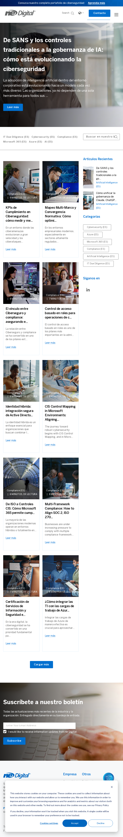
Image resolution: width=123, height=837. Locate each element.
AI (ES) (49, 142)
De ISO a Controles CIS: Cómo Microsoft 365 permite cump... (21, 509)
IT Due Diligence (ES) (16, 137)
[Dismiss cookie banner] (112, 787)
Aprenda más (96, 3)
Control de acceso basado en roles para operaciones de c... (60, 313)
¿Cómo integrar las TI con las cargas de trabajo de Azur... (59, 606)
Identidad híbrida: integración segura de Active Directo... (19, 411)
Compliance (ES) (67, 137)
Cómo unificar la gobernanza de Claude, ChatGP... (106, 196)
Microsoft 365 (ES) (15, 142)
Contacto (99, 13)
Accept (74, 823)
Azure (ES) (35, 142)
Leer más (13, 107)
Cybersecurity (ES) (43, 137)
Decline (100, 823)
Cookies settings (49, 823)
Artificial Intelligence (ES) (101, 256)
